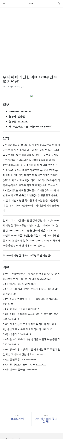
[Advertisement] (31, 38)
